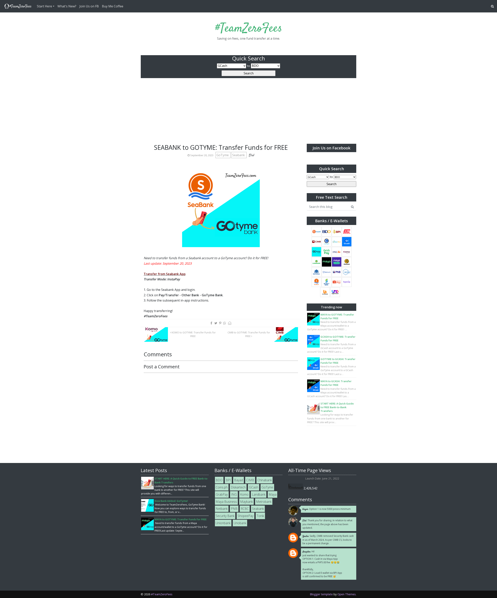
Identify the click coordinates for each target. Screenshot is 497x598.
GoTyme (222, 155)
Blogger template (321, 594)
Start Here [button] (44, 6)
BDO (219, 480)
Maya (272, 494)
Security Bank (225, 516)
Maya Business (226, 501)
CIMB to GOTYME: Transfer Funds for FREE (249, 334)
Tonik (260, 516)
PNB (234, 508)
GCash (253, 487)
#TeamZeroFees (248, 28)
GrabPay (222, 494)
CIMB (250, 480)
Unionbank (223, 523)
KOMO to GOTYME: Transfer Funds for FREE (193, 334)
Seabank (239, 155)
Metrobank (263, 501)
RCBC (245, 508)
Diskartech (238, 487)
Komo (244, 494)
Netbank (222, 508)
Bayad (238, 480)
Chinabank (264, 480)
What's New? (66, 6)
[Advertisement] (248, 114)
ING (234, 494)
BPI (228, 480)
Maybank (246, 501)
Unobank (240, 523)
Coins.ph (222, 487)
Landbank (258, 494)
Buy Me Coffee (112, 6)
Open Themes (346, 594)
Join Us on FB (89, 6)
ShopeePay (245, 516)
